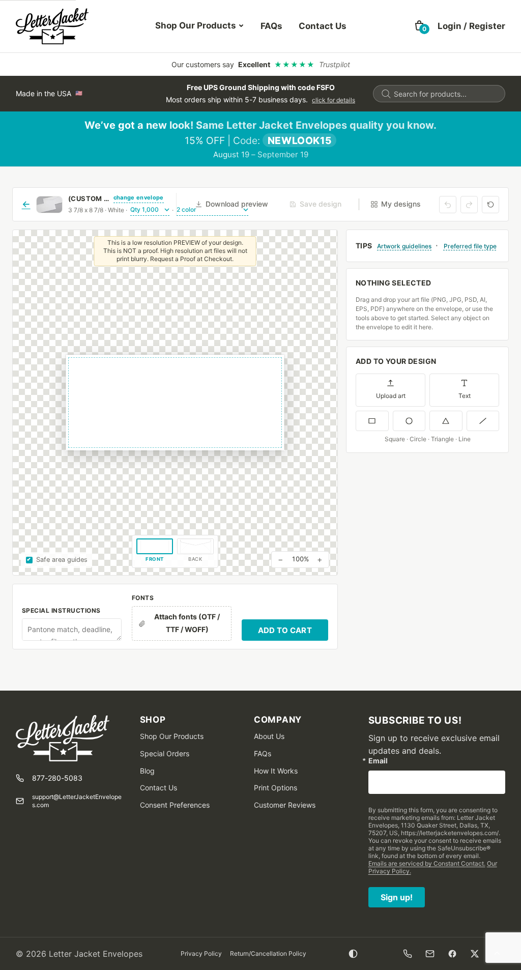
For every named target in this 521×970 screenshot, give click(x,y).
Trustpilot (334, 64)
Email (378, 760)
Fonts (143, 598)
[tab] (154, 551)
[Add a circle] (409, 421)
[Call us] (407, 954)
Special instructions (61, 610)
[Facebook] (452, 954)
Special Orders (164, 753)
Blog (147, 770)
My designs (401, 203)
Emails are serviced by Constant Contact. (426, 863)
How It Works (276, 770)
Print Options (275, 787)
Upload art (391, 396)
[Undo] (447, 204)
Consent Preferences (175, 805)
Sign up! (397, 897)
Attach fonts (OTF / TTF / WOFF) (187, 623)
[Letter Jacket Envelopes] (52, 26)
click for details (333, 100)
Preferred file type (470, 246)
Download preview (237, 203)
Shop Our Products (195, 25)
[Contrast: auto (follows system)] (353, 954)
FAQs (271, 26)
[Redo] (469, 204)
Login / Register (471, 26)
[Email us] (430, 954)
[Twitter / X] (475, 954)
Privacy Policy (201, 953)
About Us (269, 736)
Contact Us (322, 26)
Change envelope (138, 197)
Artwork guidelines (404, 246)
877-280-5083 (57, 778)
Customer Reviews (284, 805)
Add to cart (285, 630)
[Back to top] (497, 954)
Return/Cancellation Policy (268, 953)
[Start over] (490, 204)
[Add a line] (483, 421)
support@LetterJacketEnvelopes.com (77, 801)
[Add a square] (372, 421)
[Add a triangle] (445, 421)
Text (464, 396)
